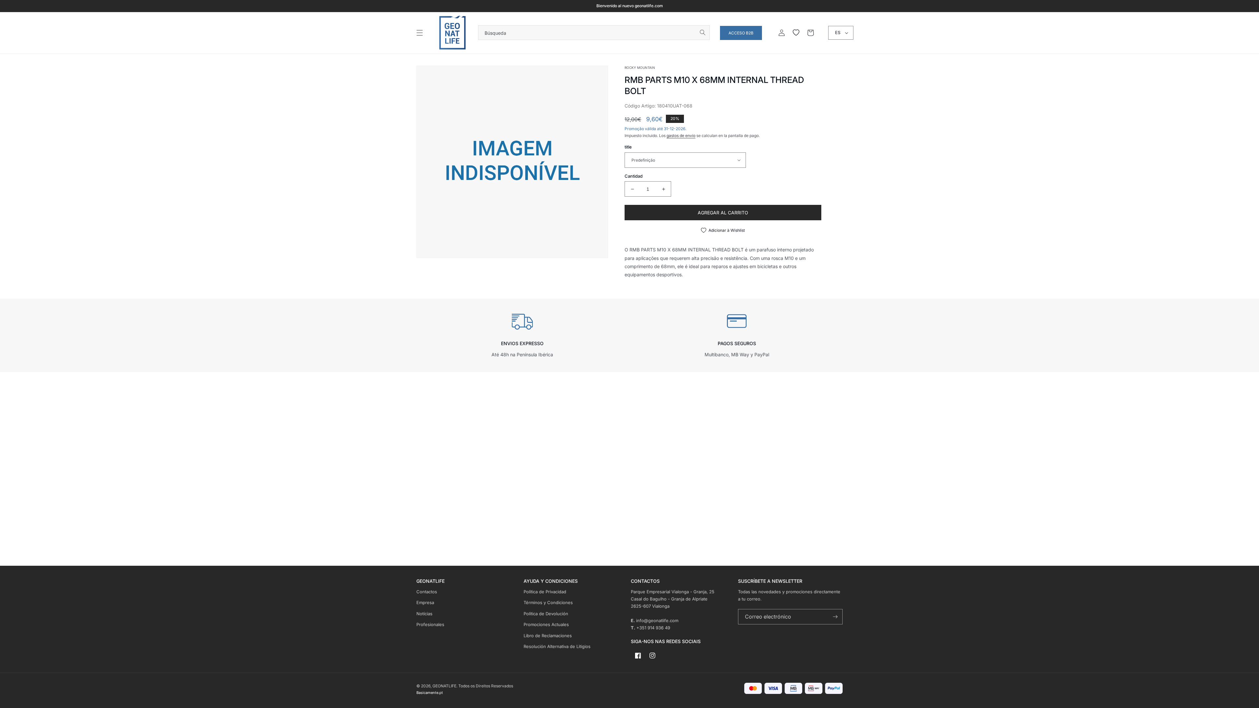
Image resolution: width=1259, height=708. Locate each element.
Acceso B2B (741, 32)
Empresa (425, 602)
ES (837, 32)
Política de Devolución (546, 613)
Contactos (426, 591)
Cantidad (634, 176)
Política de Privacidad (545, 591)
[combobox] (594, 32)
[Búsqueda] (702, 32)
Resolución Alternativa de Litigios (557, 646)
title (628, 146)
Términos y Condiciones (548, 602)
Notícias (424, 613)
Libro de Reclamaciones (548, 635)
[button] (419, 33)
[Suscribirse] (835, 616)
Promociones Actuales (546, 624)
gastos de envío (681, 135)
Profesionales (430, 624)
